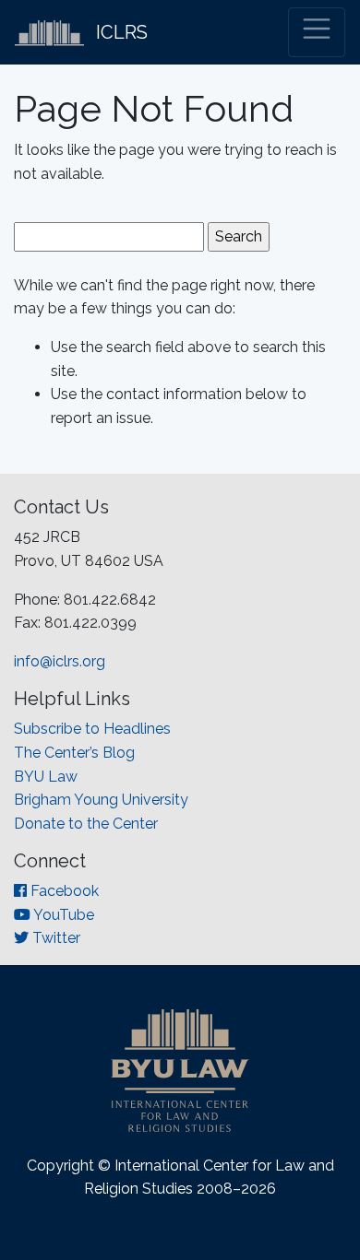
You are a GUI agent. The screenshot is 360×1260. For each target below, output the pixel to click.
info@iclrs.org (59, 661)
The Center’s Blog (74, 752)
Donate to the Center (86, 823)
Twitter (54, 938)
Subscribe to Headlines (92, 728)
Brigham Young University (101, 799)
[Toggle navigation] (316, 32)
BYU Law (46, 776)
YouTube (62, 915)
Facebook (63, 891)
